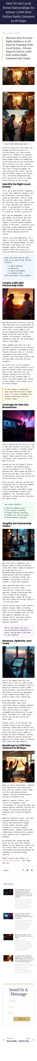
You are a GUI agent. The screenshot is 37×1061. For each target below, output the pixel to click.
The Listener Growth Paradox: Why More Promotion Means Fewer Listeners (24, 916)
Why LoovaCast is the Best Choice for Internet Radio (24, 936)
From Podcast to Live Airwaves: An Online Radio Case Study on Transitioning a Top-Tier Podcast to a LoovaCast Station (23, 893)
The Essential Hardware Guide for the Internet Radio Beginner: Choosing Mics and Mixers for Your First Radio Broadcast (24, 959)
